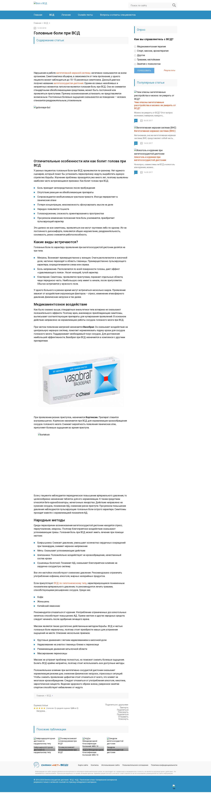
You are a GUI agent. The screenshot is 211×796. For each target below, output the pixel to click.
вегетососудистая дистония (68, 83)
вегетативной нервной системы (73, 73)
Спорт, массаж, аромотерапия (153, 50)
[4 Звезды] (42, 708)
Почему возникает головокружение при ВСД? (67, 749)
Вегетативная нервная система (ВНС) (155, 131)
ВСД (51, 14)
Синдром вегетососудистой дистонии (115, 749)
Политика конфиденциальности (164, 765)
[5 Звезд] (44, 708)
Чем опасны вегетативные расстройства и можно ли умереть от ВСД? (155, 105)
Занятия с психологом (148, 64)
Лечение (66, 14)
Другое (141, 55)
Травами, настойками (148, 59)
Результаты (169, 71)
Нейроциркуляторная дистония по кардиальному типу (43, 749)
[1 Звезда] (35, 708)
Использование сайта (110, 765)
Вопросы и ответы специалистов (118, 14)
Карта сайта (83, 765)
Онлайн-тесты (85, 14)
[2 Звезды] (37, 708)
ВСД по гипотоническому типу (70, 583)
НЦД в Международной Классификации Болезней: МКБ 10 (93, 752)
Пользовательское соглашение (135, 765)
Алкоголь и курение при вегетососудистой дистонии (150, 158)
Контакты (95, 765)
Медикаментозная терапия (151, 46)
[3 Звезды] (40, 708)
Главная (38, 14)
